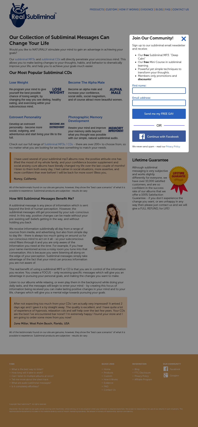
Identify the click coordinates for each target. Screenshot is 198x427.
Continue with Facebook (162, 136)
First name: (139, 85)
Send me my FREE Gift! (159, 114)
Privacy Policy (173, 146)
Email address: (141, 98)
